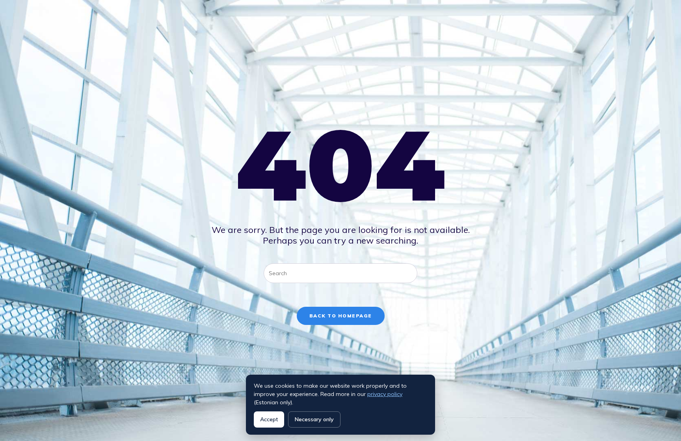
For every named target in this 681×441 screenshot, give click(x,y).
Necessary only (314, 419)
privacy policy (384, 394)
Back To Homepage (340, 316)
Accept (269, 419)
